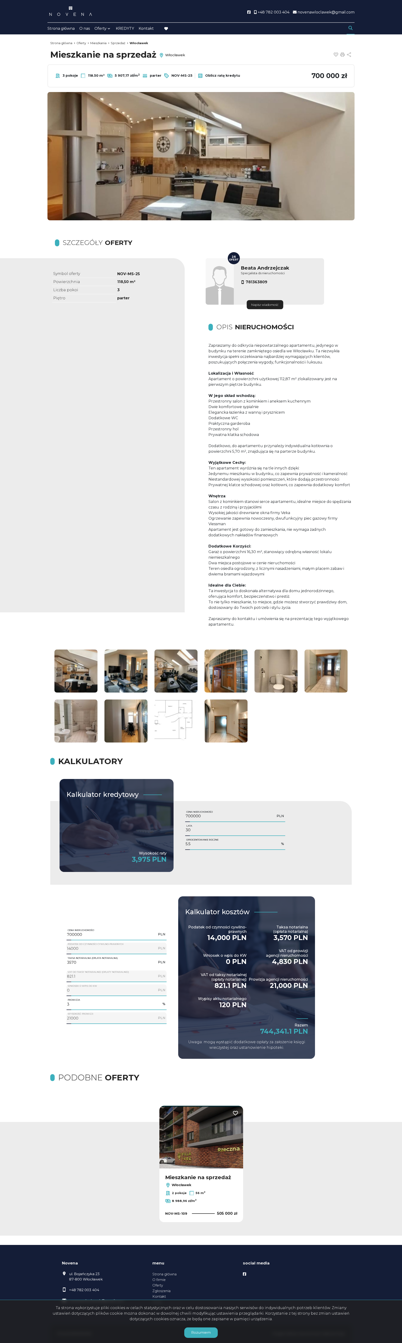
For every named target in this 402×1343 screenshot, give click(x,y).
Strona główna (61, 28)
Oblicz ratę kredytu (222, 75)
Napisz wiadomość (264, 305)
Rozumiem (201, 1332)
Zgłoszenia (161, 1291)
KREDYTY (125, 28)
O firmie (159, 1280)
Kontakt (146, 28)
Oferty (100, 28)
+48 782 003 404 (84, 1290)
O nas (84, 28)
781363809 (256, 282)
